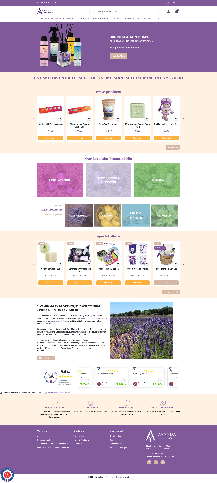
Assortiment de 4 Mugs (137, 269)
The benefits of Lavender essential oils (52, 444)
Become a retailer (44, 440)
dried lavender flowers (60, 321)
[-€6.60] (108, 254)
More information (46, 358)
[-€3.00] (137, 254)
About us (40, 436)
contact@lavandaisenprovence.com (160, 456)
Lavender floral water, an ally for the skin (53, 448)
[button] (177, 11)
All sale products (171, 292)
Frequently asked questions (120, 448)
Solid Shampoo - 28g (50, 269)
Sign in (112, 440)
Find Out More (118, 56)
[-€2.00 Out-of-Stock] (166, 254)
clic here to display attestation (58, 393)
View (166, 283)
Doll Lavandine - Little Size (166, 124)
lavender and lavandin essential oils (92, 318)
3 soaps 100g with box (109, 269)
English (173, 3)
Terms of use (78, 436)
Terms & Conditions (81, 440)
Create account (116, 444)
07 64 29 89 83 (158, 454)
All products (173, 147)
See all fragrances (53, 215)
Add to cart (50, 138)
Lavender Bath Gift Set (166, 269)
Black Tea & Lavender (108, 124)
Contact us (77, 444)
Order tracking (115, 436)
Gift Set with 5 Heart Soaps (50, 124)
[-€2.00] (50, 254)
